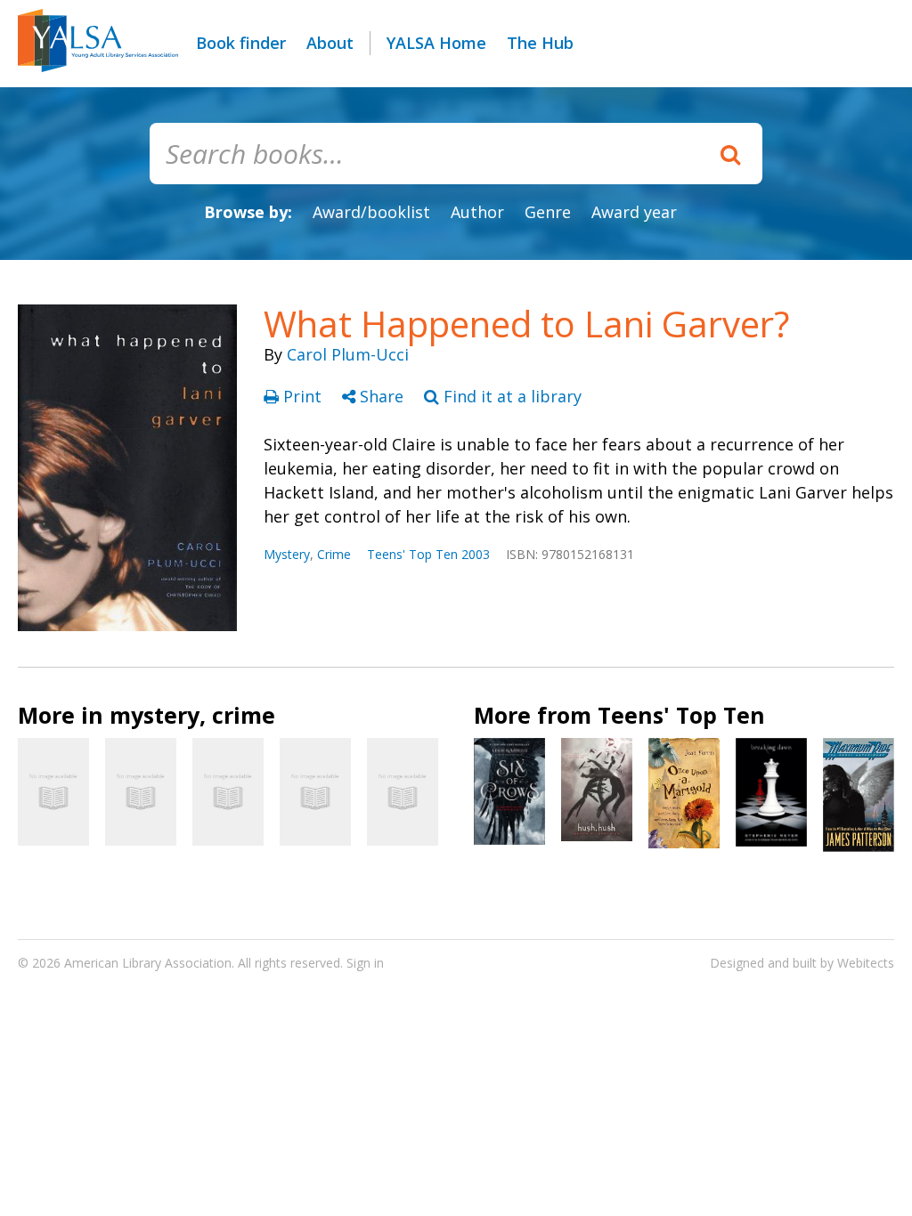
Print (302, 396)
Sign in (365, 962)
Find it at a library (510, 396)
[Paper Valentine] (140, 791)
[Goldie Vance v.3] (53, 791)
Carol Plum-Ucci (348, 354)
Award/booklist (371, 212)
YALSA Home (436, 42)
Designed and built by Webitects (802, 962)
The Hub (540, 42)
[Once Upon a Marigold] (684, 792)
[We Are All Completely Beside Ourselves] (402, 791)
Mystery (287, 554)
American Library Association (148, 962)
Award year (634, 212)
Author (477, 212)
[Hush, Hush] (596, 789)
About (330, 42)
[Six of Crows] (509, 791)
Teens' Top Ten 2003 (428, 554)
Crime (334, 554)
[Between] (315, 791)
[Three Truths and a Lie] (228, 791)
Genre (548, 212)
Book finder (241, 42)
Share (381, 396)
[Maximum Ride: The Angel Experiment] (858, 795)
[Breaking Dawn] (771, 792)
